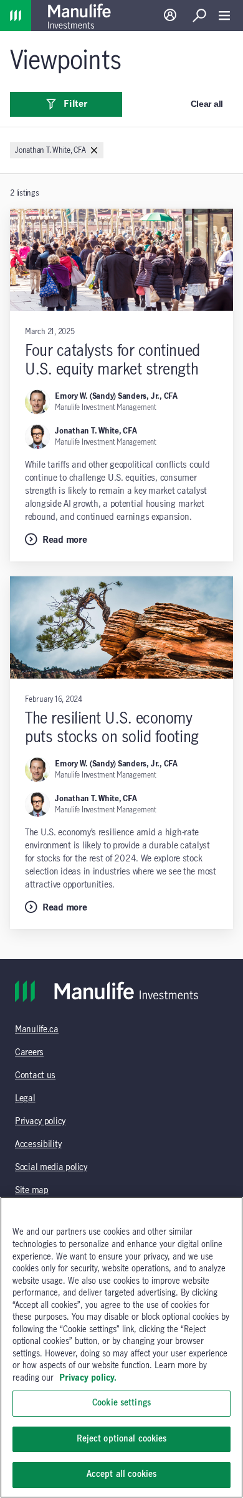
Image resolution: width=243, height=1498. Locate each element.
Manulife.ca (37, 1029)
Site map (32, 1190)
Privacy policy (40, 1121)
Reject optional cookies (122, 1439)
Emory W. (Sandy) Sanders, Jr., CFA (116, 396)
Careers (29, 1052)
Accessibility (38, 1144)
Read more (64, 540)
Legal (25, 1098)
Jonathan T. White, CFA (96, 431)
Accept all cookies (121, 1474)
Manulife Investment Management (105, 407)
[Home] (15, 15)
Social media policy (51, 1167)
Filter (75, 104)
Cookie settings (121, 1403)
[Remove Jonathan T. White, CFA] (94, 151)
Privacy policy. (88, 1378)
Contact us (35, 1075)
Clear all (207, 104)
